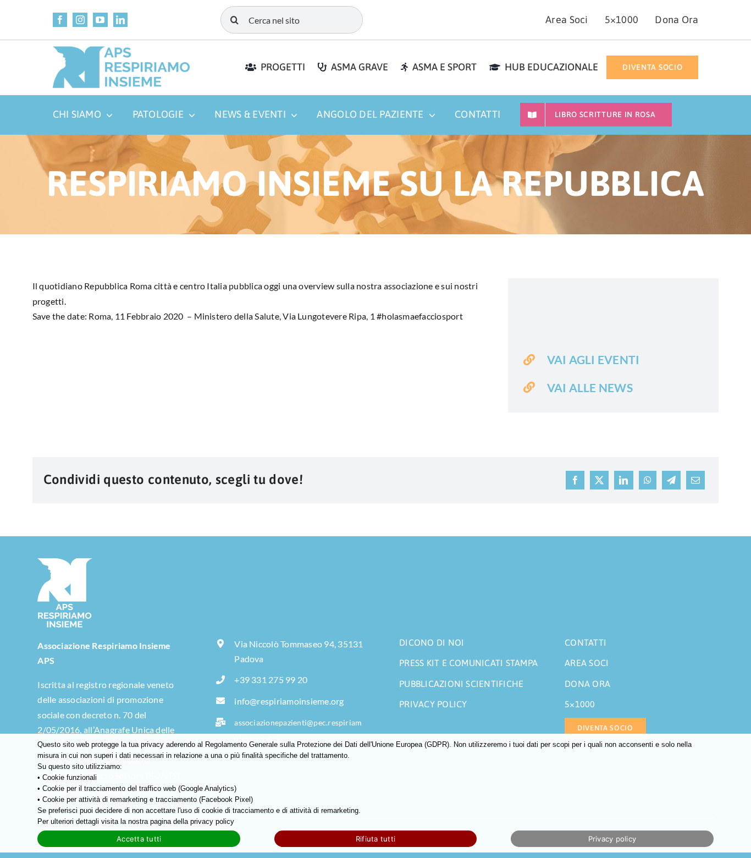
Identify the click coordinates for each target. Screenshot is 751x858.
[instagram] (80, 20)
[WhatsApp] (647, 480)
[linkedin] (120, 20)
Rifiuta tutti (375, 838)
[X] (599, 480)
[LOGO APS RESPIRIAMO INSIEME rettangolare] (121, 50)
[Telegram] (671, 480)
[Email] (695, 480)
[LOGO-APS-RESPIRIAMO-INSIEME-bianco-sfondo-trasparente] (64, 562)
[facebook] (60, 20)
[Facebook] (575, 480)
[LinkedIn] (623, 480)
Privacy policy (612, 838)
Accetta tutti (139, 838)
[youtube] (100, 20)
